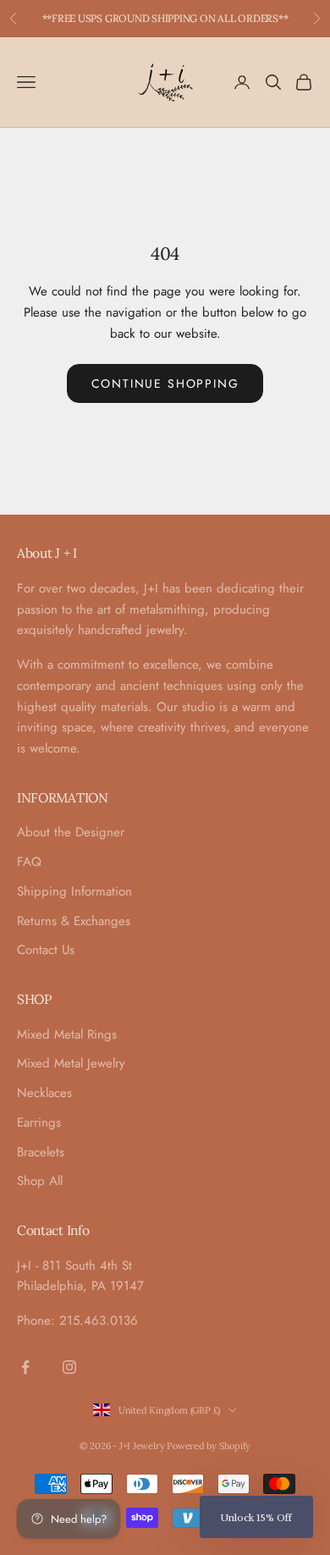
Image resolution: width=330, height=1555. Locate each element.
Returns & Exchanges (73, 921)
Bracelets (40, 1152)
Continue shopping (165, 383)
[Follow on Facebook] (25, 1367)
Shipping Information (74, 891)
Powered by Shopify (208, 1446)
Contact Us (45, 949)
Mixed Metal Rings (67, 1034)
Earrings (39, 1122)
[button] (256, 1517)
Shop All (40, 1181)
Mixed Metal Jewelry (71, 1063)
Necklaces (44, 1093)
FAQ (29, 861)
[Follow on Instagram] (69, 1367)
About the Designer (70, 832)
